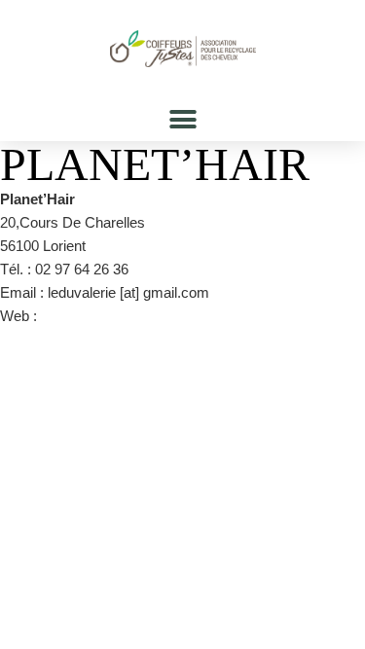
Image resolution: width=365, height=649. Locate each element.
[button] (182, 119)
